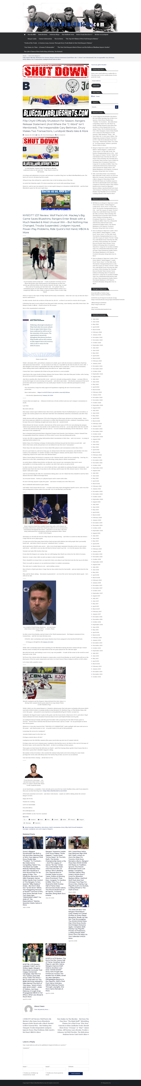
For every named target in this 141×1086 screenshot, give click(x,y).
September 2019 (98, 530)
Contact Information (45, 39)
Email (48, 1066)
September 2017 (98, 593)
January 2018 (97, 583)
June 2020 (96, 507)
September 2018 (98, 562)
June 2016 (96, 627)
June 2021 (96, 476)
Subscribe (96, 85)
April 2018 (96, 575)
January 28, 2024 (48, 395)
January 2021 (97, 489)
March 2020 (96, 515)
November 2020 (98, 494)
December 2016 (97, 616)
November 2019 (97, 525)
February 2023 (97, 423)
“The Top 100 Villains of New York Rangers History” (81, 39)
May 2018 (95, 572)
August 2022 (96, 439)
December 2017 (97, 585)
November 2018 (97, 556)
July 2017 (95, 598)
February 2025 (97, 361)
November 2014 (97, 674)
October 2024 (97, 371)
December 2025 (97, 337)
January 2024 (97, 395)
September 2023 (98, 405)
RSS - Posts (96, 96)
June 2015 (96, 656)
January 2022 (97, 457)
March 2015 (96, 663)
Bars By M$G (32, 34)
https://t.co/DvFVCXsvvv (45, 392)
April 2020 (96, 512)
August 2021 (96, 470)
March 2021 (96, 483)
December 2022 (97, 429)
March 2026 (96, 329)
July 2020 (96, 504)
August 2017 (96, 596)
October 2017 (97, 590)
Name (25, 1066)
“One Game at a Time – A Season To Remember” (39, 47)
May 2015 (95, 658)
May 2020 (96, 509)
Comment (26, 1048)
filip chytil (68, 827)
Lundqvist (32, 829)
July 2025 (96, 348)
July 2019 (96, 536)
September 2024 (98, 374)
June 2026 (96, 321)
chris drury (44, 827)
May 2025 (96, 353)
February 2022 (97, 455)
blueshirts (38, 827)
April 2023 (96, 418)
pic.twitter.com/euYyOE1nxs (61, 392)
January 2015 (97, 669)
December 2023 (97, 397)
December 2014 (97, 671)
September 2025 (98, 345)
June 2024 (96, 382)
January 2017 (97, 614)
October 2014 (97, 677)
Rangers (50, 829)
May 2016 (95, 630)
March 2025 (96, 358)
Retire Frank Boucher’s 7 (84, 34)
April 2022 (96, 449)
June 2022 (96, 444)
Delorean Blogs (54, 34)
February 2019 (97, 549)
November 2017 (97, 588)
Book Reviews (42, 34)
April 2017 (96, 606)
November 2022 (98, 431)
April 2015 (96, 661)
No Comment (61, 135)
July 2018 (95, 567)
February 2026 (97, 332)
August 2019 (96, 533)
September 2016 (98, 624)
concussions (57, 827)
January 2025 (97, 363)
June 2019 (96, 538)
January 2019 (97, 551)
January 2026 (97, 335)
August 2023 (96, 408)
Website (70, 1066)
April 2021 (96, 481)
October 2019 (97, 528)
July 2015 (95, 653)
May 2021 (95, 478)
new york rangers (41, 829)
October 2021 (97, 465)
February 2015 (97, 666)
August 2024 (96, 376)
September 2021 (98, 468)
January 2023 (97, 426)
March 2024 (96, 389)
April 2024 (96, 387)
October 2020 (97, 496)
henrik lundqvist (77, 827)
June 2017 (96, 601)
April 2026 (96, 327)
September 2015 (98, 650)
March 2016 (96, 635)
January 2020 (97, 520)
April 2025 (96, 355)
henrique (25, 829)
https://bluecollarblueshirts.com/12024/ (55, 791)
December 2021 (97, 460)
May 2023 (96, 415)
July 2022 (96, 442)
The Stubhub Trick (68, 34)
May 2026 (96, 324)
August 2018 (96, 564)
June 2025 (96, 350)
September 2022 (98, 436)
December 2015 (97, 643)
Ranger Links (32, 39)
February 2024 (97, 392)
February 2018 (97, 580)
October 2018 (97, 559)
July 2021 (95, 473)
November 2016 (97, 619)
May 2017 (95, 603)
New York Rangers (48, 135)
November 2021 (97, 462)
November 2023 (98, 400)
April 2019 (96, 543)
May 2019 (96, 541)
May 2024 (96, 384)
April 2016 (96, 632)
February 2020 (97, 517)
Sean (38, 135)
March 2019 (96, 546)
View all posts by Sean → (41, 1009)
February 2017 (97, 611)
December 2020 (97, 491)
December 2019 (97, 523)
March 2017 (96, 609)
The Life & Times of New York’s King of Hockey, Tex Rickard (43, 51)
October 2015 (97, 648)
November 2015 (97, 645)
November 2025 (98, 340)
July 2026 (96, 319)
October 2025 (97, 342)
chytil (51, 827)
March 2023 (96, 421)
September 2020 (98, 499)
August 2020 (96, 502)
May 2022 (96, 447)
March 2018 (96, 577)
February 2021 (97, 486)
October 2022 (97, 434)
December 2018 (97, 554)
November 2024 (98, 368)
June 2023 (96, 413)
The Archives (58, 39)
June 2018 (96, 569)
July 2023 (96, 410)
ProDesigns (114, 1083)
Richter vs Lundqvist (101, 34)
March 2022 (96, 452)
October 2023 (97, 402)
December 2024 (97, 366)
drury (63, 827)
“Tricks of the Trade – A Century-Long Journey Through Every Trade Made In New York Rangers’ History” (58, 43)
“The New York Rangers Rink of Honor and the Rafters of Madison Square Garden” (83, 47)
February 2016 (97, 637)
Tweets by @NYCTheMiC (98, 65)
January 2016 (97, 640)
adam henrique (29, 827)
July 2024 (96, 379)
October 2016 (97, 622)
